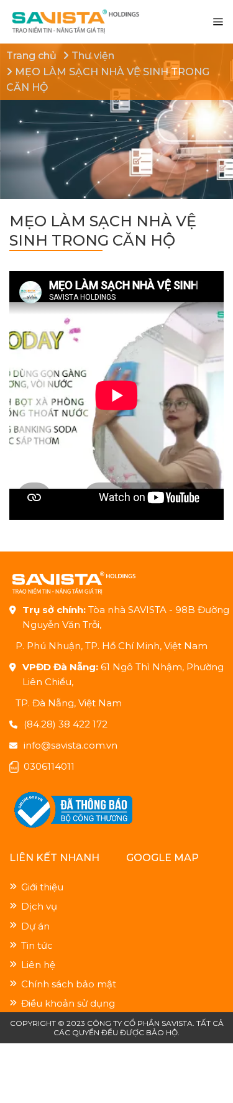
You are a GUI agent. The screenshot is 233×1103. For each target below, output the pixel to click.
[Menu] (218, 22)
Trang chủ (31, 56)
